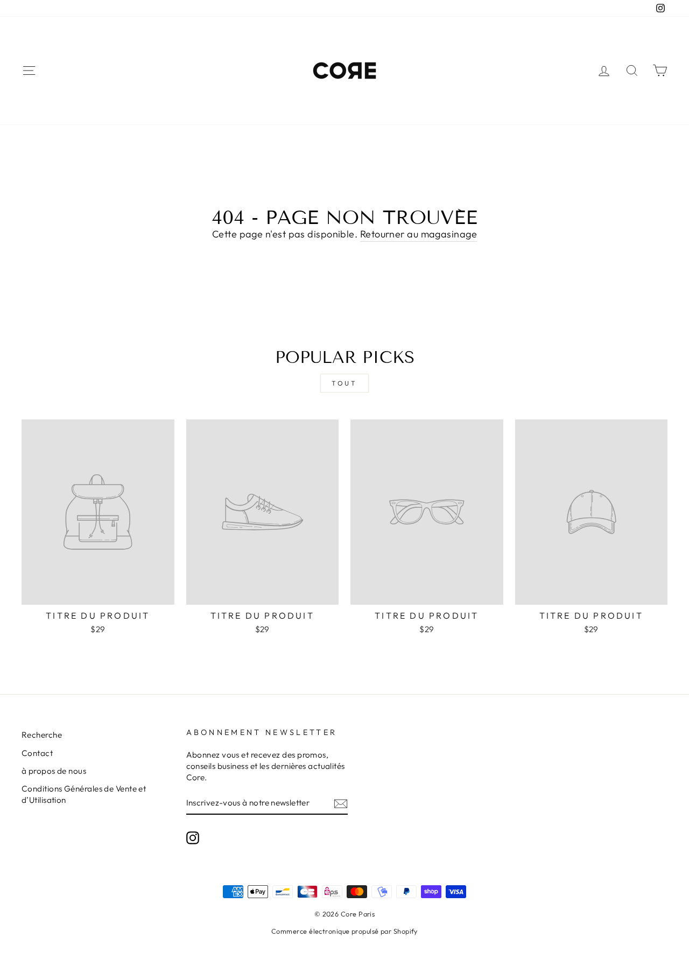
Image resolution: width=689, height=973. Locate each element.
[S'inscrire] (341, 803)
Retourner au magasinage (418, 234)
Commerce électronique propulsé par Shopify (344, 931)
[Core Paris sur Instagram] (192, 837)
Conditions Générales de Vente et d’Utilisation (84, 794)
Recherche (42, 735)
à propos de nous (54, 771)
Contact (37, 753)
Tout (344, 383)
